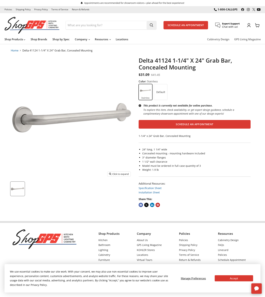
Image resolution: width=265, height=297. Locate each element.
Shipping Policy (23, 9)
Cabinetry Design (218, 39)
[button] (195, 124)
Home (14, 50)
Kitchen (103, 240)
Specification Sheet (150, 188)
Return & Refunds (80, 9)
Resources (102, 39)
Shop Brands (39, 39)
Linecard (223, 250)
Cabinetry (104, 255)
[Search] (151, 25)
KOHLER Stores (146, 250)
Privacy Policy (41, 9)
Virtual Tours (144, 260)
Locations (122, 39)
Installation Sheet (149, 192)
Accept (234, 278)
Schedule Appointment (232, 260)
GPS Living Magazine (247, 39)
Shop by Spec (60, 39)
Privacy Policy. (39, 285)
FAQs (221, 245)
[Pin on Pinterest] (158, 205)
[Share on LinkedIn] (152, 205)
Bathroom (104, 245)
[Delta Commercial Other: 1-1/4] (17, 189)
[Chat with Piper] (256, 288)
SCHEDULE (186, 25)
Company (81, 39)
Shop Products (14, 39)
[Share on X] (146, 205)
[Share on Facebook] (141, 205)
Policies (8, 9)
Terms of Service (59, 9)
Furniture (104, 260)
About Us (142, 240)
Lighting (103, 250)
